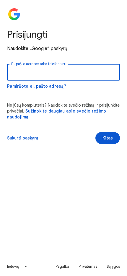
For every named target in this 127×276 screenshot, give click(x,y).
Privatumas (88, 266)
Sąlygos (113, 266)
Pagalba (62, 266)
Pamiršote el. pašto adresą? (36, 86)
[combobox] (17, 266)
